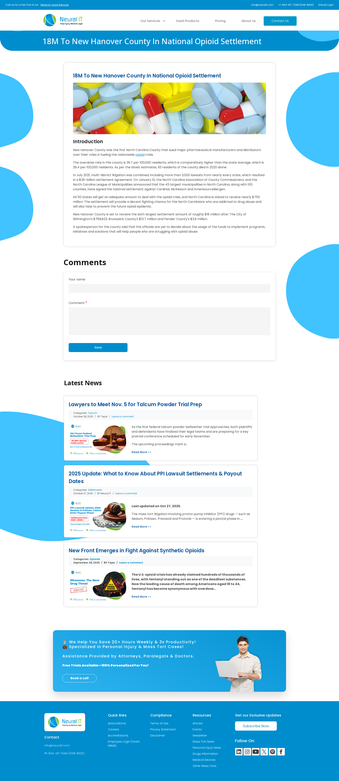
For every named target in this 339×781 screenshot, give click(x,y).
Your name (77, 279)
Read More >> (141, 452)
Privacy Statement (163, 729)
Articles (198, 723)
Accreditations (118, 735)
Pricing (220, 21)
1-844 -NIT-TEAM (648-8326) (65, 753)
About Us (248, 21)
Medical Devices (204, 760)
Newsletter (200, 735)
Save (98, 347)
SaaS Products (187, 21)
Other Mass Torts (204, 766)
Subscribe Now (256, 726)
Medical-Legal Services (55, 4)
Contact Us (280, 21)
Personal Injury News (207, 748)
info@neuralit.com (262, 4)
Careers (113, 729)
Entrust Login (326, 4)
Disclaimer (157, 735)
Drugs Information (205, 754)
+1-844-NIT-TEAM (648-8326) (296, 4)
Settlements (95, 490)
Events (197, 729)
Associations (117, 723)
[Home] (63, 16)
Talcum (92, 413)
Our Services (150, 21)
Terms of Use (159, 723)
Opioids (95, 559)
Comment (77, 303)
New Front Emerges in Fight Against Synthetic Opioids (136, 550)
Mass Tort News (203, 742)
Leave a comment (123, 416)
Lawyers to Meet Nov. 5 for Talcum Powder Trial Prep (135, 404)
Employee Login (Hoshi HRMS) (124, 744)
